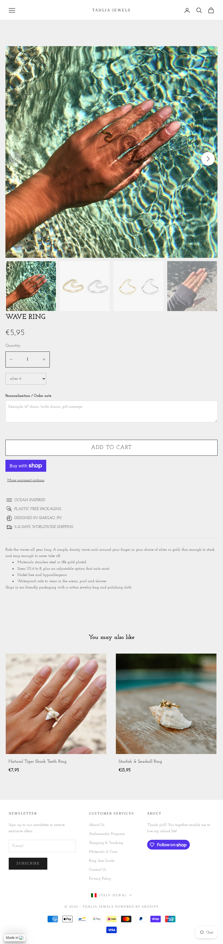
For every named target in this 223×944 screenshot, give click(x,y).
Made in (12, 937)
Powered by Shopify (137, 906)
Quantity (12, 346)
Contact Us (97, 870)
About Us (96, 825)
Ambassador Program (107, 834)
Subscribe (28, 863)
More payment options (25, 480)
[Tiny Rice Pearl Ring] (166, 704)
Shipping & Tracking (106, 843)
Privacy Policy (100, 879)
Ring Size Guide (101, 861)
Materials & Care (103, 852)
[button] (208, 159)
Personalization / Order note (28, 396)
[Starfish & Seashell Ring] (56, 704)
